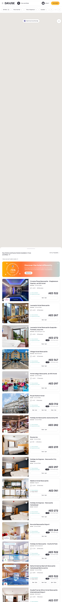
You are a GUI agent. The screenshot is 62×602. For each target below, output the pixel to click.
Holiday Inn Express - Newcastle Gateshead (31, 510)
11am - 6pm (44, 495)
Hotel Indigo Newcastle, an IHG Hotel (31, 381)
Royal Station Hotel (31, 403)
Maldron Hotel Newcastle (31, 488)
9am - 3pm (44, 558)
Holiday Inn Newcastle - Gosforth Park (31, 552)
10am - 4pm (44, 429)
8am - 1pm (34, 410)
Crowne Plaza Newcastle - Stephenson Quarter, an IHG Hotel (31, 290)
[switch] (56, 9)
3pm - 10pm (53, 582)
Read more (28, 273)
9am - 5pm (44, 297)
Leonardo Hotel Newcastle (31, 313)
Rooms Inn (31, 445)
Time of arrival (16, 9)
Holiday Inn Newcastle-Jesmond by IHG (31, 424)
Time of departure (30, 9)
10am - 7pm (53, 410)
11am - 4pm (44, 451)
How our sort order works (9, 259)
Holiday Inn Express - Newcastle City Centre (31, 466)
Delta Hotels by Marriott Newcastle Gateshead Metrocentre (31, 575)
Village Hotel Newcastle (31, 359)
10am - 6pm (44, 344)
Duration (43, 9)
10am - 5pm (44, 366)
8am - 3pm (34, 582)
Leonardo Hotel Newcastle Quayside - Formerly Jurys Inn (31, 336)
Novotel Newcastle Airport (31, 531)
